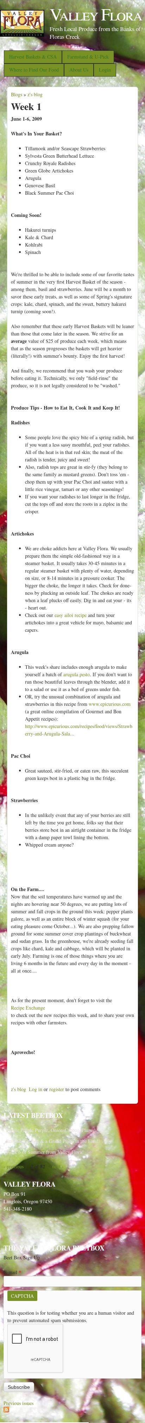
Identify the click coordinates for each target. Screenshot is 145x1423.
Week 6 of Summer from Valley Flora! (45, 1152)
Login (105, 69)
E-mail (12, 1272)
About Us (78, 69)
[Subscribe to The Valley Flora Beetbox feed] (6, 1410)
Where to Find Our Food (34, 69)
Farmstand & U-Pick (88, 56)
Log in (35, 1089)
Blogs (16, 94)
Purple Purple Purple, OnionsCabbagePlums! (51, 1130)
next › (58, 1166)
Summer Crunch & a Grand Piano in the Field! (53, 1141)
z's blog (35, 94)
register (56, 1089)
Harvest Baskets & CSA (33, 56)
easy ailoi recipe (71, 615)
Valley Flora (96, 13)
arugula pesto (76, 674)
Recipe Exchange (28, 1007)
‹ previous (14, 1166)
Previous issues (18, 1403)
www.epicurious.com (110, 704)
